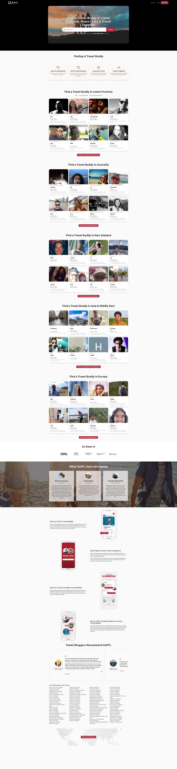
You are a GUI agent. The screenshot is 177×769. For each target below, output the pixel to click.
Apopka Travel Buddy (94, 720)
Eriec (51, 214)
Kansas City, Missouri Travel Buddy (76, 690)
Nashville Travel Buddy (74, 717)
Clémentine (113, 187)
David (72, 425)
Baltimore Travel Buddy (74, 703)
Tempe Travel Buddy (114, 701)
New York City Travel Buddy (55, 700)
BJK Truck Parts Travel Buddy (116, 704)
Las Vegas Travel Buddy (95, 694)
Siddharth (73, 399)
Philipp (112, 399)
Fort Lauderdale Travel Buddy (75, 716)
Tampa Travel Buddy (53, 720)
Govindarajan (94, 116)
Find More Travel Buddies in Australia (88, 225)
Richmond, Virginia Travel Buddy (96, 709)
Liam (71, 284)
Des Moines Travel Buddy (95, 691)
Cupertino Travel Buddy (74, 700)
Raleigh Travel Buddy (94, 703)
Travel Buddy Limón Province (96, 95)
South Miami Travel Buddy (74, 698)
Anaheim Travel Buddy (74, 720)
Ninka (52, 258)
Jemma (52, 284)
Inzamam (112, 328)
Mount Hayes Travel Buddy (75, 709)
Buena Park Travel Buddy (95, 693)
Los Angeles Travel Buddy (54, 688)
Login (158, 2)
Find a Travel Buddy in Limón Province (88, 91)
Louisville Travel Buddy (115, 703)
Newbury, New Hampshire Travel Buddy (57, 713)
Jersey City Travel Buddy (54, 698)
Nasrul (112, 355)
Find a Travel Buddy (83, 95)
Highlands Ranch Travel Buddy (96, 697)
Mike (71, 143)
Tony (51, 425)
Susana (112, 143)
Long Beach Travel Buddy (115, 698)
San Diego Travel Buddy (54, 716)
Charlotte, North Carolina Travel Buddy (77, 694)
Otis (91, 284)
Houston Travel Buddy (54, 714)
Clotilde (112, 284)
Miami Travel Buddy (94, 706)
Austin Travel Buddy (53, 709)
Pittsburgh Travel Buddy (74, 706)
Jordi (111, 116)
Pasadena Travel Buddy (115, 700)
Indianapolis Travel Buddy (54, 722)
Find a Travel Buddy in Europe (88, 376)
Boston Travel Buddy (53, 710)
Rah (51, 116)
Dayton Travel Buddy (114, 714)
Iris (111, 258)
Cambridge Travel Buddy (95, 701)
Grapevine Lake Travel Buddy (116, 717)
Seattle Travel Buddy (53, 693)
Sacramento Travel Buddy (74, 696)
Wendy (92, 214)
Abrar (71, 328)
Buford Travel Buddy (94, 688)
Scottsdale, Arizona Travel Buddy (97, 719)
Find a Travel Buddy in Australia (88, 164)
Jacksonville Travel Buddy (75, 701)
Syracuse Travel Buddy (115, 711)
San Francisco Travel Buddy (55, 703)
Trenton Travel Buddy (53, 701)
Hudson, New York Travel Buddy (56, 687)
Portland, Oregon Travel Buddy (55, 717)
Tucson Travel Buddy (114, 690)
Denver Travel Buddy (53, 697)
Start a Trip (153, 2)
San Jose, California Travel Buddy (56, 694)
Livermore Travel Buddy (74, 697)
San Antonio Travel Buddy (74, 691)
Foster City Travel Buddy (115, 713)
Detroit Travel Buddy (114, 693)
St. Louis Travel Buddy (74, 704)
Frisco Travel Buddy (114, 709)
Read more (67, 673)
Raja (51, 399)
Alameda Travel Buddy (94, 687)
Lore (71, 214)
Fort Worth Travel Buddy (115, 706)
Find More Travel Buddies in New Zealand (88, 296)
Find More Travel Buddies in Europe (88, 437)
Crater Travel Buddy (114, 707)
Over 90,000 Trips (98, 33)
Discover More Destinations (88, 737)
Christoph (93, 425)
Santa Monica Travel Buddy (115, 716)
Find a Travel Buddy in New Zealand (88, 235)
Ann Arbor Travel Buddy (115, 687)
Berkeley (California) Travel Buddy (97, 700)
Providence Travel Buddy (74, 707)
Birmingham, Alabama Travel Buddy (56, 719)
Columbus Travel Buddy (74, 687)
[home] (13, 2)
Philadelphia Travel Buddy (74, 693)
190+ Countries (81, 33)
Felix (51, 143)
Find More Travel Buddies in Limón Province (88, 155)
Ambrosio (113, 425)
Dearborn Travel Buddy (115, 691)
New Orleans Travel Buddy (95, 711)
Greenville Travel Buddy (95, 713)
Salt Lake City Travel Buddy (95, 696)
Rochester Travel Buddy (115, 694)
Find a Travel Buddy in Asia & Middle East (88, 305)
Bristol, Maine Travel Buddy (116, 719)
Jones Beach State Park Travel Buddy (98, 704)
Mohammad (93, 328)
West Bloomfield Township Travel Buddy (98, 707)
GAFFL (76, 95)
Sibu (71, 116)
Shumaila (92, 143)
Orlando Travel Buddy (74, 688)
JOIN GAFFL (164, 2)
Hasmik (92, 355)
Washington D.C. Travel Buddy (55, 691)
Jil (91, 258)
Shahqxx (72, 355)
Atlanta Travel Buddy (53, 696)
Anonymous (53, 328)
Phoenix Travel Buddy (53, 711)
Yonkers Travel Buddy (53, 723)
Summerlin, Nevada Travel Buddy (117, 710)
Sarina (92, 399)
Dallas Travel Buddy (53, 707)
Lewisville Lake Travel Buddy (96, 710)
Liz (91, 187)
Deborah (112, 214)
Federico (52, 187)
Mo (71, 187)
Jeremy (72, 258)
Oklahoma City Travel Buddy (116, 722)
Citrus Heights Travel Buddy (95, 698)
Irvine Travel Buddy (73, 710)
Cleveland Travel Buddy (115, 688)
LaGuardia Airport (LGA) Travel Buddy (77, 714)
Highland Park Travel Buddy (75, 713)
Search (111, 29)
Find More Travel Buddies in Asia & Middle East (88, 366)
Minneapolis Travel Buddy (95, 690)
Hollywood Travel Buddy (74, 719)
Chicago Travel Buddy (53, 690)
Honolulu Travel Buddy (74, 711)
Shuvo (52, 355)
